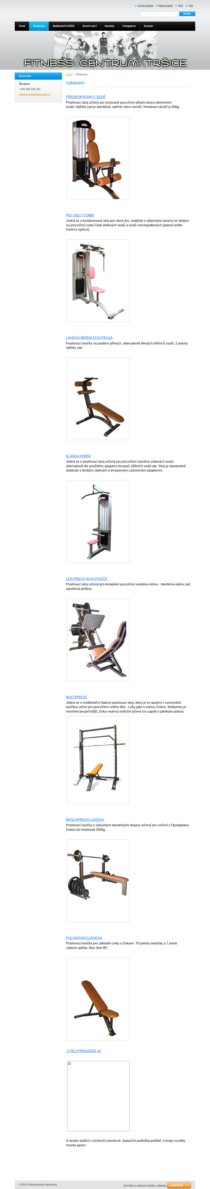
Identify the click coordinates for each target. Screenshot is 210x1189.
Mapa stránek (166, 5)
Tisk (191, 5)
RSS (180, 5)
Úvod (69, 74)
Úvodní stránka (145, 5)
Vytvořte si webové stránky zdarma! (144, 1185)
